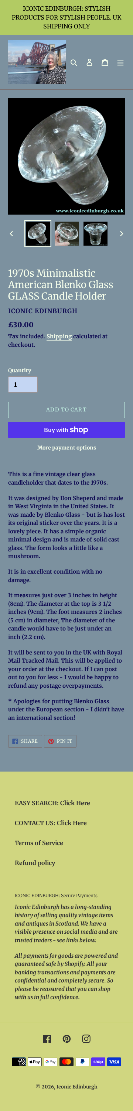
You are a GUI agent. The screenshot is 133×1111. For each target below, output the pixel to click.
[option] (37, 233)
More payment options (66, 447)
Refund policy (35, 862)
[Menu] (120, 62)
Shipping (59, 336)
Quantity (19, 370)
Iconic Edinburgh (77, 1087)
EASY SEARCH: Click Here (52, 803)
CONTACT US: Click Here (51, 823)
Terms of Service (39, 843)
